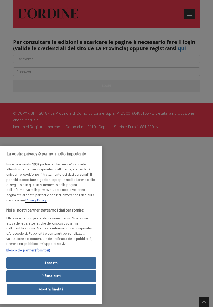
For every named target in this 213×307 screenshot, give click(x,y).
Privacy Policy (35, 200)
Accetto (51, 263)
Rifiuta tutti (51, 276)
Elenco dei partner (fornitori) (28, 250)
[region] (51, 225)
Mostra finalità (51, 289)
